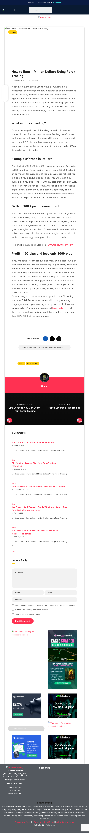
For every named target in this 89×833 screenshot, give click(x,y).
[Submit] (41, 728)
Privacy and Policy (23, 822)
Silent (44, 386)
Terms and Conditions (44, 822)
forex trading (32, 363)
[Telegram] (19, 775)
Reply (14, 460)
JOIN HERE (57, 2)
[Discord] (24, 775)
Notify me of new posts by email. (28, 614)
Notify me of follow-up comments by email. (32, 610)
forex (21, 363)
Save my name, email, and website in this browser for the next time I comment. (46, 605)
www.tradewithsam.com (60, 245)
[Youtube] (15, 775)
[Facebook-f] (5, 775)
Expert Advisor (59, 308)
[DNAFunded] (44, 17)
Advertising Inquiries (65, 822)
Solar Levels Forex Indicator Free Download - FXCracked (38, 486)
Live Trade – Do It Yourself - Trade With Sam (33, 442)
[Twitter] (10, 775)
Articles (13, 32)
